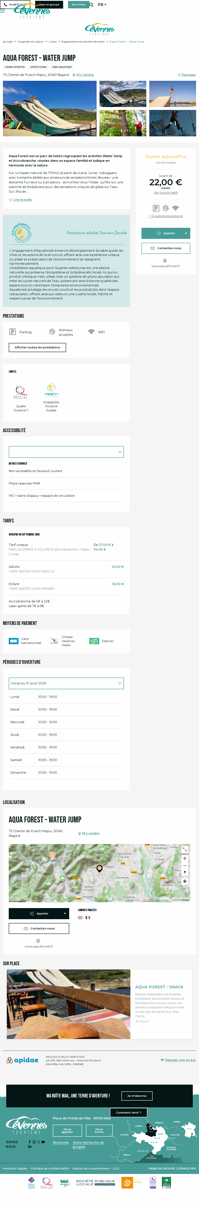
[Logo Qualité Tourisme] (47, 1183)
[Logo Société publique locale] (96, 1182)
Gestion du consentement (90, 1168)
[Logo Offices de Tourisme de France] (31, 1183)
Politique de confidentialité (50, 1168)
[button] (91, 5)
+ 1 (172, 123)
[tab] (62, 683)
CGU (116, 1168)
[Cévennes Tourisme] (32, 10)
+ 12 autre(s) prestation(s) (166, 216)
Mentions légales (15, 1168)
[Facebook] (30, 1142)
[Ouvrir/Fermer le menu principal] (2, 11)
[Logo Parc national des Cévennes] (132, 1183)
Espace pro (187, 1168)
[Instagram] (34, 1142)
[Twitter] (39, 1142)
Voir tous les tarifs (166, 192)
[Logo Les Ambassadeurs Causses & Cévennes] (153, 1183)
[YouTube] (43, 1142)
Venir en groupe (162, 1168)
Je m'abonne (137, 1096)
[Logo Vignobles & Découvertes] (166, 1183)
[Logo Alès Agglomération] (65, 1183)
